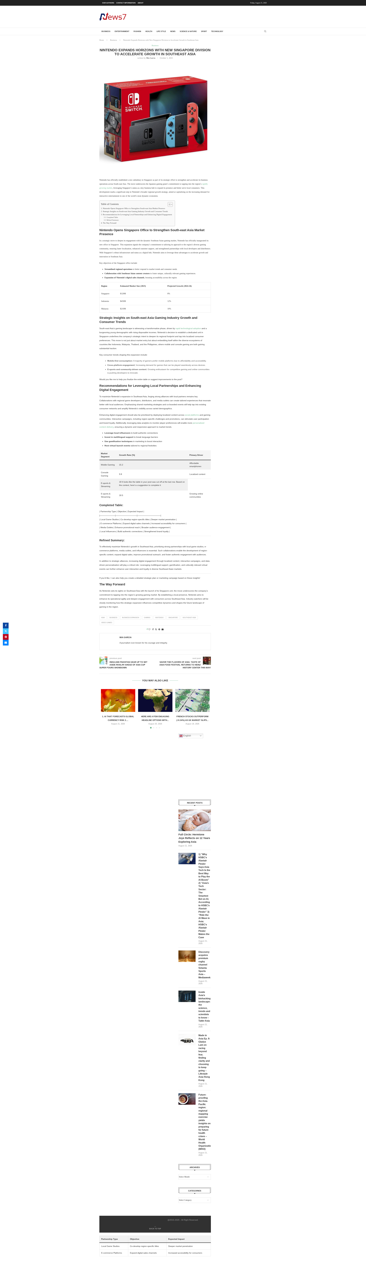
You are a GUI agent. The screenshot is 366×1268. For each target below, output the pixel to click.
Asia (103, 617)
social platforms (192, 415)
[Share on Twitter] (6, 631)
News (172, 31)
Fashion (137, 31)
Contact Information (126, 3)
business (113, 617)
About (140, 3)
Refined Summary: (113, 220)
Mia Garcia (150, 58)
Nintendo (159, 617)
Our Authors (108, 3)
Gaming (147, 617)
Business (106, 31)
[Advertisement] (215, 16)
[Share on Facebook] (6, 625)
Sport (204, 31)
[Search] (265, 31)
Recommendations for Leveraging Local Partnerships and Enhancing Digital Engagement (137, 215)
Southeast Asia (189, 617)
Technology (217, 31)
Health (148, 31)
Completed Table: (112, 217)
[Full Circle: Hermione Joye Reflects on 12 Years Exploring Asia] (194, 820)
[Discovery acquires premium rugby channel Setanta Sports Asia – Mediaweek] (187, 956)
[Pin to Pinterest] (6, 637)
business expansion (130, 617)
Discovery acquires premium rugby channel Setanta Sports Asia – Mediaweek (204, 965)
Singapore (173, 617)
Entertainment (122, 31)
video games (106, 622)
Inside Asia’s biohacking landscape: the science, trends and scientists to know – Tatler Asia (204, 1006)
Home (101, 40)
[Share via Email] (6, 642)
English (187, 735)
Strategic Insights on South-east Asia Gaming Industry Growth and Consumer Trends (135, 211)
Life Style (161, 31)
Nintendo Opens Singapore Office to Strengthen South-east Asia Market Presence (134, 208)
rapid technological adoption (188, 328)
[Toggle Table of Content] (169, 204)
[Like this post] (149, 629)
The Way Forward (109, 223)
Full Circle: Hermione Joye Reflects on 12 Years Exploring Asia (194, 838)
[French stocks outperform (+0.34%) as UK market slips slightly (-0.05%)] (192, 700)
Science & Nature (188, 31)
